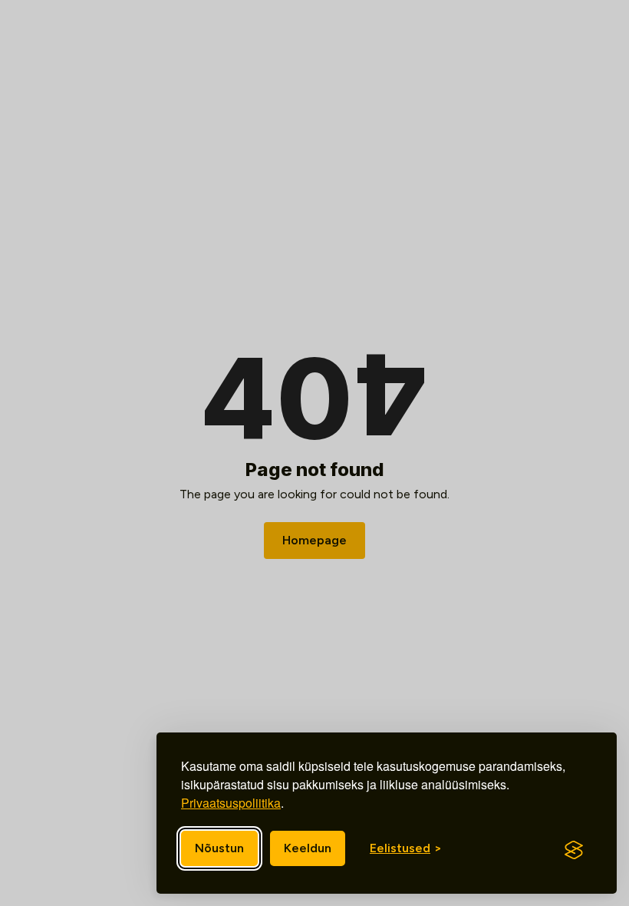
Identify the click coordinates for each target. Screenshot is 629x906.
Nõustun (219, 848)
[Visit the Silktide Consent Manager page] (573, 850)
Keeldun (307, 848)
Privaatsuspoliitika (231, 803)
